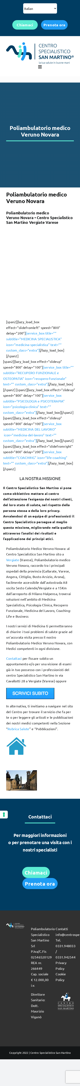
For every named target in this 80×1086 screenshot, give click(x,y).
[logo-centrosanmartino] (40, 44)
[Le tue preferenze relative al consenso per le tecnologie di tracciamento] (4, 814)
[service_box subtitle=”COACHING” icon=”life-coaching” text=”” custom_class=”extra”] (35, 457)
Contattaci (14, 658)
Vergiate (12, 560)
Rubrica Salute (18, 729)
